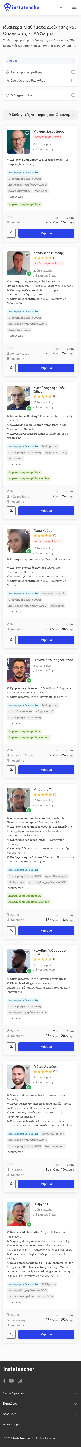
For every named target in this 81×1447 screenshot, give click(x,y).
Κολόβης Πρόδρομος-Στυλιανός (49, 952)
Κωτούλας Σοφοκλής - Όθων (49, 390)
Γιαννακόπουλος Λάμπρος (53, 660)
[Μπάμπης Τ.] (11, 930)
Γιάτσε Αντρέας (45, 1066)
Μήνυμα (46, 233)
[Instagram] (20, 1380)
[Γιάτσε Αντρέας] (11, 1184)
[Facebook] (4, 1381)
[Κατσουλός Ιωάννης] (11, 368)
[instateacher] (22, 3)
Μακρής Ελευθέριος (48, 131)
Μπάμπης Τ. (42, 789)
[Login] (61, 7)
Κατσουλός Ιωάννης (48, 253)
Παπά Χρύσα (42, 530)
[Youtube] (12, 1381)
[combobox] (40, 60)
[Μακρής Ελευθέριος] (11, 233)
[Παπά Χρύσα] (11, 640)
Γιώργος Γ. (41, 1204)
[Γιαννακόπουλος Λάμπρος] (11, 769)
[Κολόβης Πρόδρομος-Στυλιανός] (11, 1046)
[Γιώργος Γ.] (11, 1334)
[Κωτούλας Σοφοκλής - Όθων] (11, 510)
